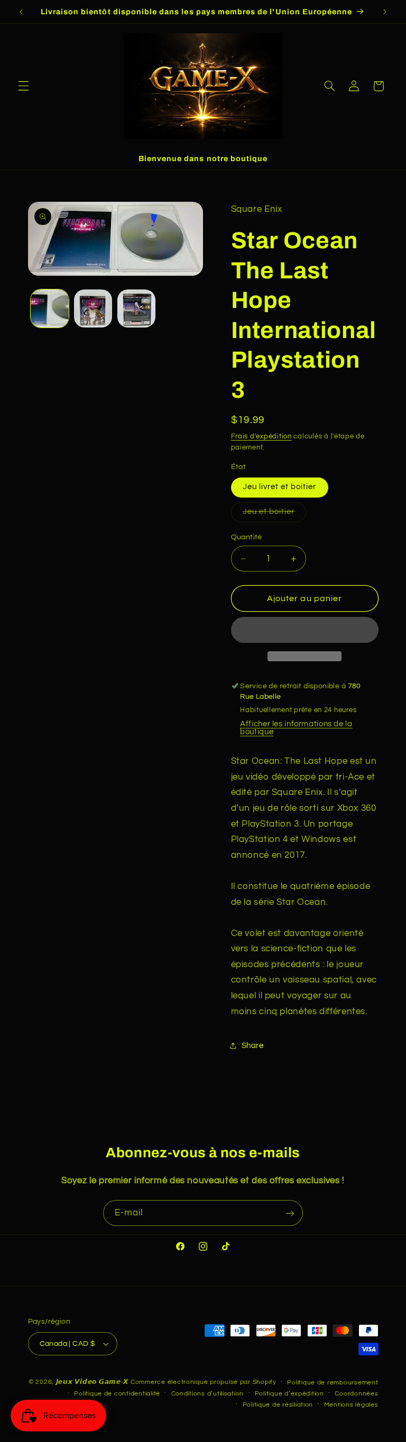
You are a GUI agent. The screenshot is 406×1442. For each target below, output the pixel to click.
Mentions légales (351, 1405)
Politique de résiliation (278, 1405)
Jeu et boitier (275, 514)
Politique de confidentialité (117, 1394)
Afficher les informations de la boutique (296, 728)
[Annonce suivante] (384, 11)
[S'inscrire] (290, 1213)
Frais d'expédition (261, 436)
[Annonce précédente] (21, 11)
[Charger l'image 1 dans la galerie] (50, 308)
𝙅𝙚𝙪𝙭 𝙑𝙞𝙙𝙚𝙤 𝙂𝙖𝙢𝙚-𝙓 (92, 1382)
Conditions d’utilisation (207, 1394)
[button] (23, 86)
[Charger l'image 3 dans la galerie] (136, 308)
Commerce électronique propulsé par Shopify (203, 1382)
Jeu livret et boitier (280, 487)
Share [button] (253, 1046)
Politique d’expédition (289, 1394)
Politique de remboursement (332, 1382)
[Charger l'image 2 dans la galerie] (93, 308)
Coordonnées (356, 1394)
